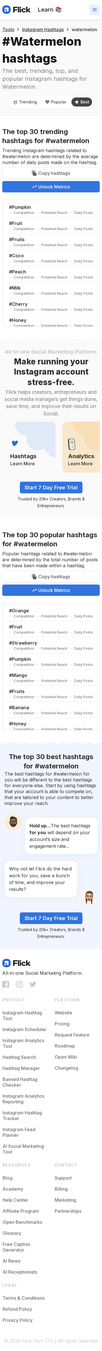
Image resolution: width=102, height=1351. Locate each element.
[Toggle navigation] (94, 10)
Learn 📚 (50, 9)
